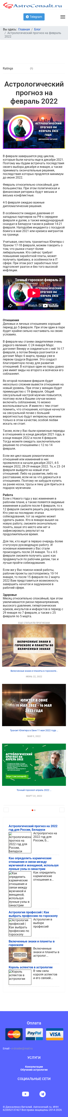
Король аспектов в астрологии (31, 967)
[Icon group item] (25, 1094)
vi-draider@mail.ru (22, 1048)
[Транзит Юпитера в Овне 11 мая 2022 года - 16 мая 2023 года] (34, 705)
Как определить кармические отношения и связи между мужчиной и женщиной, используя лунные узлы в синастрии (34, 863)
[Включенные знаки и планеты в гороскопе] (34, 645)
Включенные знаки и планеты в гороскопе (32, 943)
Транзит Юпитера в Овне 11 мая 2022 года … (34, 730)
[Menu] (62, 17)
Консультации (34, 1066)
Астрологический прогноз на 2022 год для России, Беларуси (33, 827)
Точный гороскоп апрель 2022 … (34, 790)
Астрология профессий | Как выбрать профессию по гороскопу (33, 914)
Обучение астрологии (34, 1069)
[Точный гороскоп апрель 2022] (34, 765)
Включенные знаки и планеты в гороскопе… (34, 671)
